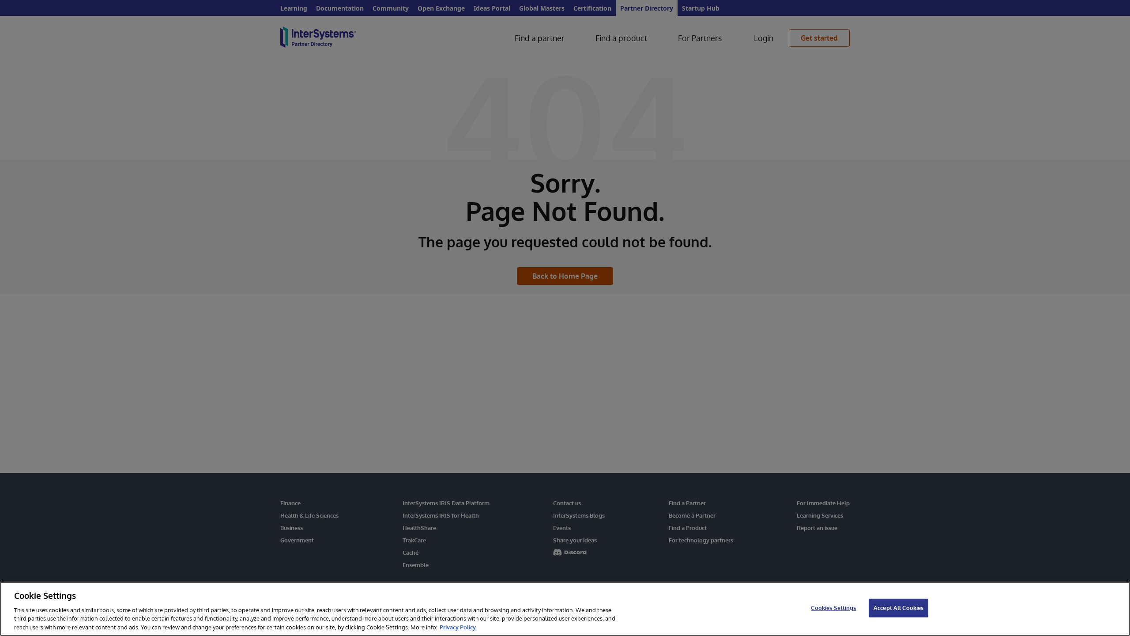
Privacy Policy (458, 626)
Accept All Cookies (898, 607)
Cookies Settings (833, 607)
